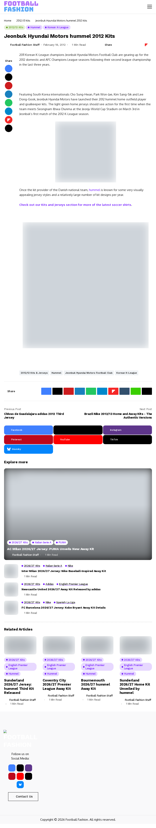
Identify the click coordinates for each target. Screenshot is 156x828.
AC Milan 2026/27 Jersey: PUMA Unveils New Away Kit (50, 549)
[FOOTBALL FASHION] (21, 6)
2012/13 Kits (23, 20)
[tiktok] (28, 776)
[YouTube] (20, 776)
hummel (94, 190)
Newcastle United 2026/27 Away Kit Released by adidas (61, 589)
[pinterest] (11, 776)
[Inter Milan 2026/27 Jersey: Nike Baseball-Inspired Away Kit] (11, 571)
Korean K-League (126, 372)
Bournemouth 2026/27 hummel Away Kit (95, 684)
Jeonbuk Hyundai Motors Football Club (89, 372)
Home (7, 20)
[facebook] (11, 768)
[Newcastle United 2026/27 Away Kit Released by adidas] (11, 589)
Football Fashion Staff (25, 44)
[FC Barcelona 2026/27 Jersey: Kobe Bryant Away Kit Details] (11, 608)
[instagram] (28, 768)
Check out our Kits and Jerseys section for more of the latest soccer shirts (75, 205)
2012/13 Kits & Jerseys (34, 372)
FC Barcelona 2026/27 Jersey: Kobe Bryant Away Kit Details (64, 607)
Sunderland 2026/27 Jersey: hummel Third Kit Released (19, 686)
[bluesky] (20, 784)
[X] (77, 430)
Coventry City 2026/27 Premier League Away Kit (57, 684)
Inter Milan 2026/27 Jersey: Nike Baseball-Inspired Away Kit (64, 571)
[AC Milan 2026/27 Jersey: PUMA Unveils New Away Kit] (78, 514)
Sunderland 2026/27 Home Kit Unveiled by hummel (135, 686)
